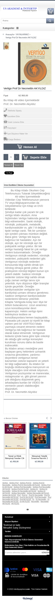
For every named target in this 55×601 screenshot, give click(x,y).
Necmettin (35, 501)
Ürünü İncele (16, 441)
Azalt (6, 157)
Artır (16, 157)
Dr (33, 499)
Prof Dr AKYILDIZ (26, 497)
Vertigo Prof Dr (25, 483)
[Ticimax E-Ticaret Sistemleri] (27, 598)
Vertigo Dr (34, 489)
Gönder (45, 553)
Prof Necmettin (40, 497)
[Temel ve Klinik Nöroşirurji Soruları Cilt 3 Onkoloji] (15, 433)
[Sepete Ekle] (10, 441)
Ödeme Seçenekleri (25, 185)
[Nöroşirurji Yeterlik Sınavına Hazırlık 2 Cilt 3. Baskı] (39, 433)
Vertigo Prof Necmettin (22, 487)
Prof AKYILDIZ (25, 499)
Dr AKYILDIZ (25, 501)
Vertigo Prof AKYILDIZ (20, 489)
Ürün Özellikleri (10, 185)
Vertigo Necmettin (18, 493)
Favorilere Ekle (21, 441)
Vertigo (5, 483)
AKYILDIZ (15, 504)
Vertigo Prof (13, 483)
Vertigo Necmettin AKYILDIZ (38, 493)
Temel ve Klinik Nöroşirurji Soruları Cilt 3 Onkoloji (14, 458)
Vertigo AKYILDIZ (9, 495)
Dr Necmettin (41, 499)
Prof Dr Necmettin (36, 495)
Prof (19, 495)
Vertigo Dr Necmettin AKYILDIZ (24, 491)
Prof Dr (24, 495)
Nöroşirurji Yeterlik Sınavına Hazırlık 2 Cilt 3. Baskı (39, 458)
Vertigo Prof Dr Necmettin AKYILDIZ (26, 485)
